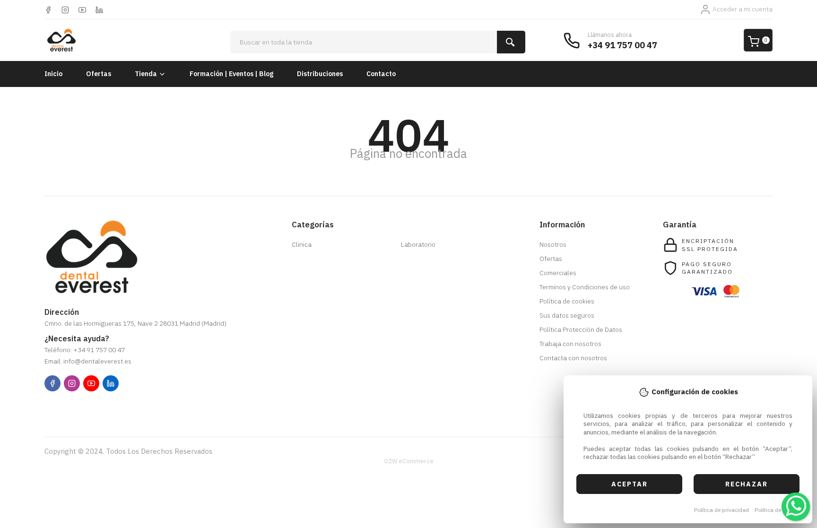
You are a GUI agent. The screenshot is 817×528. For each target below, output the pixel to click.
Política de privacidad (721, 509)
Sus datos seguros (566, 315)
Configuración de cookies (99, 407)
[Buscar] (511, 42)
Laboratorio (418, 244)
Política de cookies (778, 509)
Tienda (146, 73)
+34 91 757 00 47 (622, 45)
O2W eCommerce (409, 461)
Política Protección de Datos (580, 329)
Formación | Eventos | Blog (231, 73)
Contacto (381, 73)
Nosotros (552, 244)
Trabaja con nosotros (570, 343)
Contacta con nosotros (573, 358)
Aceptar (629, 484)
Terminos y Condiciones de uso (584, 287)
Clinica (302, 244)
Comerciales (557, 272)
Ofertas (98, 73)
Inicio (53, 73)
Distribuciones (320, 73)
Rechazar (746, 484)
